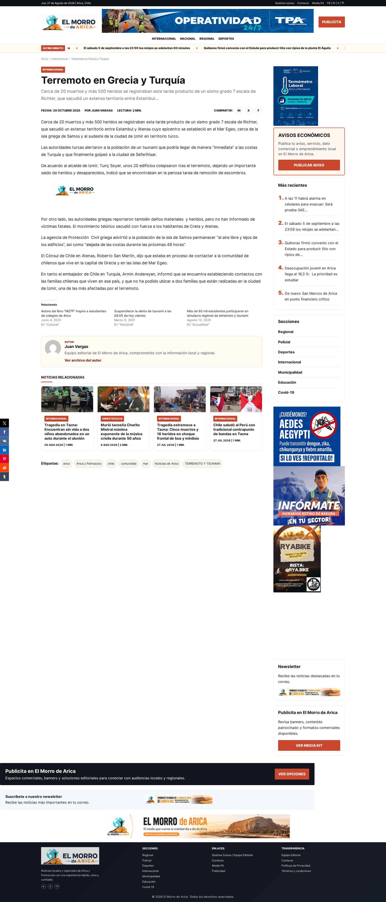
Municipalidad (290, 372)
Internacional (164, 38)
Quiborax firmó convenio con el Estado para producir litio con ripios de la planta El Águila (255, 48)
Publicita (331, 22)
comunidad (128, 463)
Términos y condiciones (296, 871)
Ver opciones (292, 774)
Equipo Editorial (291, 855)
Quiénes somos (284, 3)
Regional (206, 38)
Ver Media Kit (309, 745)
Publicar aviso (309, 165)
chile (111, 463)
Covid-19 (286, 392)
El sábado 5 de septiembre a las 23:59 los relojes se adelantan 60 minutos (124, 48)
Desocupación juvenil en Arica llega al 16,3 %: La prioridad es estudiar (311, 274)
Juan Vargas (102, 110)
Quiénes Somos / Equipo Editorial (232, 855)
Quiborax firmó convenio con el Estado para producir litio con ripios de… (311, 249)
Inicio (44, 58)
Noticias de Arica (166, 463)
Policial (284, 342)
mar (145, 463)
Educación (287, 382)
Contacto (303, 3)
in (238, 110)
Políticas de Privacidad (295, 865)
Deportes (226, 38)
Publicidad (218, 871)
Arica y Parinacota (88, 463)
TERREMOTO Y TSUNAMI (202, 463)
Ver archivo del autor (83, 360)
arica (66, 463)
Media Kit (318, 3)
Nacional (187, 38)
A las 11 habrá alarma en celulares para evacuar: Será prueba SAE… (309, 204)
